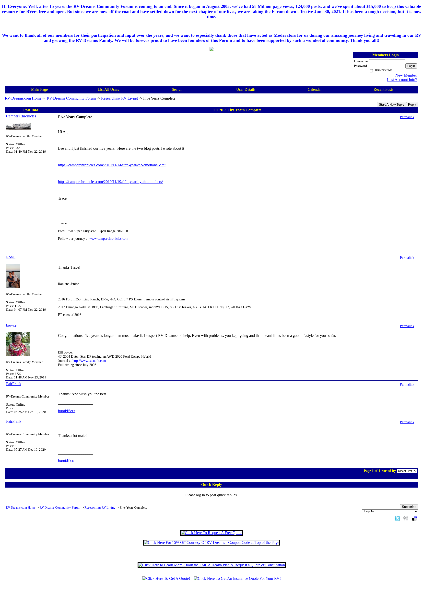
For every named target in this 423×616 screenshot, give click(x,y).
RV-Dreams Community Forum (71, 98)
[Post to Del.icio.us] (414, 518)
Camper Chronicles (21, 116)
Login (411, 66)
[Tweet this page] (397, 518)
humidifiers (66, 411)
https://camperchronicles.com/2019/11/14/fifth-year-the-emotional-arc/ (111, 165)
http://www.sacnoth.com (89, 361)
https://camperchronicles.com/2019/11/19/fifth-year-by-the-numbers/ (110, 182)
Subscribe (409, 507)
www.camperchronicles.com (108, 238)
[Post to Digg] (406, 518)
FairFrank (13, 384)
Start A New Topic (391, 104)
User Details (245, 89)
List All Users (108, 89)
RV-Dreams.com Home (23, 98)
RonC (10, 257)
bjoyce (11, 325)
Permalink (407, 117)
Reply (412, 104)
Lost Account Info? (402, 80)
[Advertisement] (211, 601)
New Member (406, 75)
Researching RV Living (119, 98)
